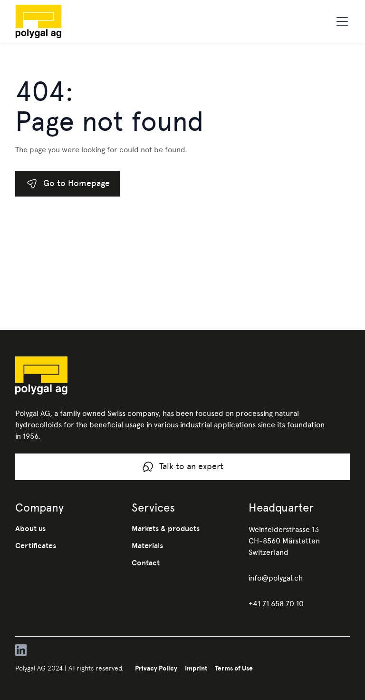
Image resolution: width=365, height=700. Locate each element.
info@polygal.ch (276, 577)
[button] (340, 21)
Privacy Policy (156, 668)
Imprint (196, 668)
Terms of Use (234, 668)
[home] (53, 21)
